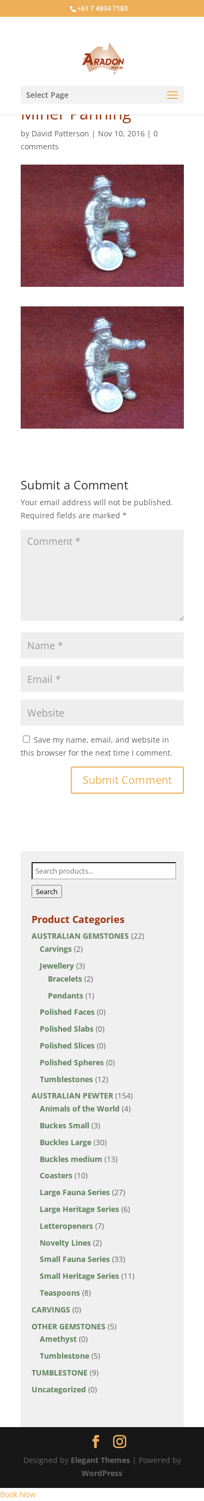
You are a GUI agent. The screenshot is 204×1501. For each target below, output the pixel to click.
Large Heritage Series (79, 1209)
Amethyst (58, 1339)
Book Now (18, 1494)
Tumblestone (64, 1356)
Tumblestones (66, 1079)
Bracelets (65, 979)
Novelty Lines (65, 1243)
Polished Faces (67, 1012)
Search (47, 891)
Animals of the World (80, 1108)
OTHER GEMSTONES (69, 1326)
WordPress (102, 1473)
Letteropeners (66, 1226)
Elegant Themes (100, 1460)
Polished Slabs (67, 1028)
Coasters (56, 1175)
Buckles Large (65, 1142)
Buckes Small (64, 1125)
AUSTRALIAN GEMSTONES (80, 936)
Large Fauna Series (75, 1192)
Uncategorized (59, 1389)
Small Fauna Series (75, 1259)
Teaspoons (60, 1293)
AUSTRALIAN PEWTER (72, 1095)
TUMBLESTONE (60, 1372)
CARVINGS (51, 1309)
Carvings (56, 949)
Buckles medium (71, 1159)
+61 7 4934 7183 (102, 8)
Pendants (65, 995)
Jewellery (57, 965)
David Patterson (60, 133)
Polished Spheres (72, 1062)
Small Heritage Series (79, 1276)
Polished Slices (67, 1045)
